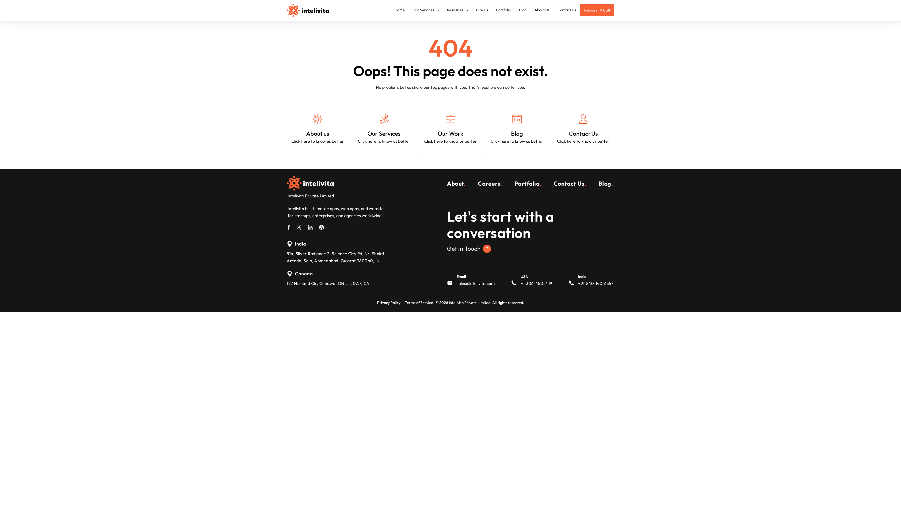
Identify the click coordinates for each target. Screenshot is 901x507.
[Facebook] (289, 226)
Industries (455, 10)
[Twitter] (299, 226)
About (456, 183)
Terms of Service (419, 302)
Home (400, 10)
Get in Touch (464, 248)
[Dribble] (321, 226)
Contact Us (566, 10)
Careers (490, 183)
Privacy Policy (389, 302)
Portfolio (503, 10)
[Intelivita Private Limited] (310, 182)
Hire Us (482, 10)
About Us (542, 10)
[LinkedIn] (310, 226)
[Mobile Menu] (611, 7)
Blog (523, 10)
